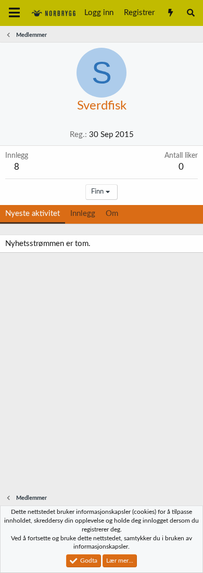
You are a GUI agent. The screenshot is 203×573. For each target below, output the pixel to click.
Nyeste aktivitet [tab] (32, 213)
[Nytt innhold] (170, 13)
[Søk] (191, 13)
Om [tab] (112, 213)
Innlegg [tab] (82, 213)
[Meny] (14, 13)
